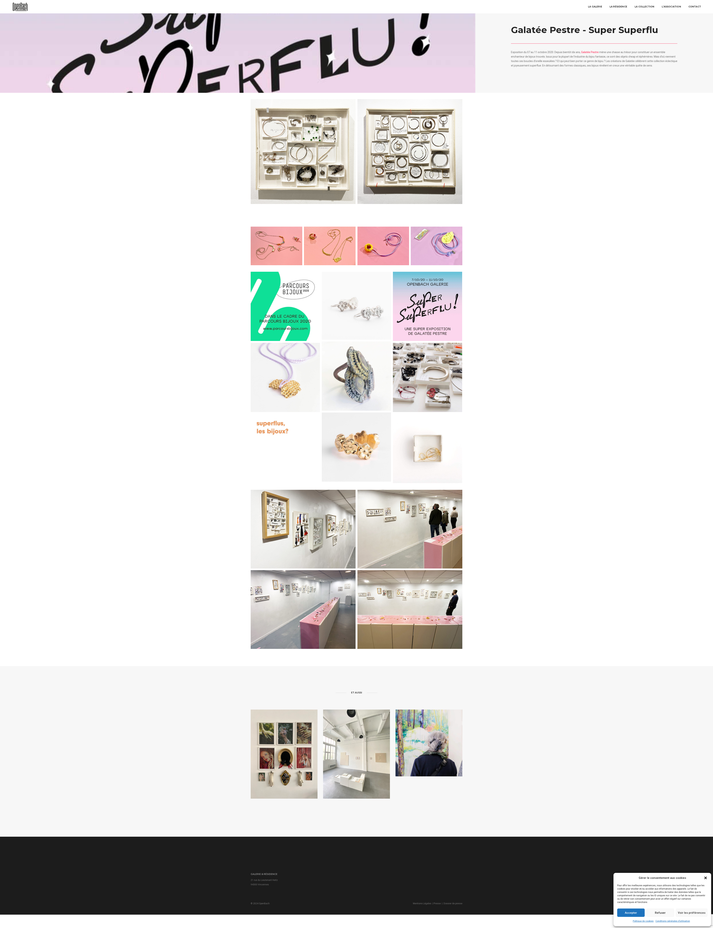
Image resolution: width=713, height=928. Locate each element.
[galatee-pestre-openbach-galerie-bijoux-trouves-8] (303, 151)
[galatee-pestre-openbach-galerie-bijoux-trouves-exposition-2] (409, 529)
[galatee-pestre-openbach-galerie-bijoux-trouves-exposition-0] (409, 609)
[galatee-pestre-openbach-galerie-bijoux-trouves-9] (409, 151)
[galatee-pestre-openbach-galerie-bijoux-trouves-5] (285, 448)
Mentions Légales (422, 903)
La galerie (595, 6)
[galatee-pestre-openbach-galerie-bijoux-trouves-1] (427, 306)
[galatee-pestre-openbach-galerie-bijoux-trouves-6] (427, 448)
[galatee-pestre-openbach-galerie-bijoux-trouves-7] (356, 376)
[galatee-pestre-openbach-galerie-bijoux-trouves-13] (356, 447)
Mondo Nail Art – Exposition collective (284, 767)
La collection (644, 6)
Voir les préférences (691, 912)
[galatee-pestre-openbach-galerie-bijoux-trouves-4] (285, 377)
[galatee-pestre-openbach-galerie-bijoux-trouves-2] (285, 306)
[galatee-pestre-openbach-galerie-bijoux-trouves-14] (356, 306)
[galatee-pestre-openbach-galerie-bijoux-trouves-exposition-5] (330, 246)
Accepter (631, 912)
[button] (705, 878)
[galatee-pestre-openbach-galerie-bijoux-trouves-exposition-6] (383, 246)
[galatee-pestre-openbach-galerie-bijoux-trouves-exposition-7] (436, 246)
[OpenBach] (20, 6)
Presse (437, 903)
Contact (694, 6)
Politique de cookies (643, 921)
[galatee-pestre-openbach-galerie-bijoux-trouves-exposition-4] (276, 246)
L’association (671, 6)
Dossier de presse (453, 903)
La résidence (618, 6)
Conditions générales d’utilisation (672, 921)
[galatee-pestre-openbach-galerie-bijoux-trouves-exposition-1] (303, 529)
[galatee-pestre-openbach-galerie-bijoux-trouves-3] (427, 377)
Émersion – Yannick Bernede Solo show (429, 753)
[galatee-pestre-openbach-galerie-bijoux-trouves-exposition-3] (303, 609)
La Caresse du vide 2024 (356, 767)
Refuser (660, 912)
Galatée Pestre (590, 52)
